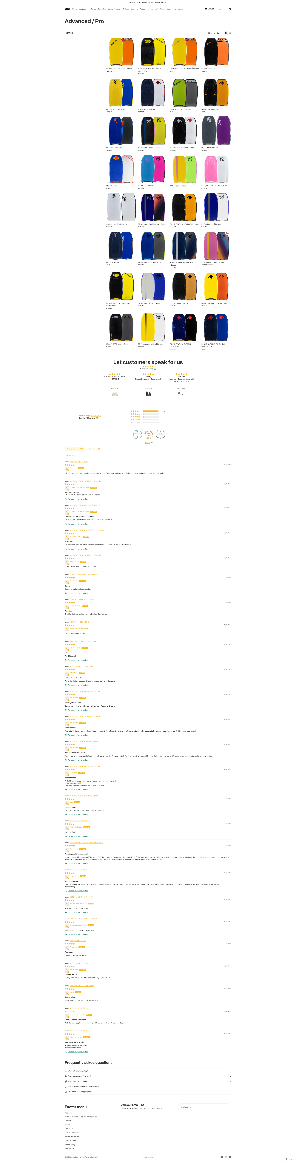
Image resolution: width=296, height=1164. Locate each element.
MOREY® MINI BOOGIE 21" (80, 622)
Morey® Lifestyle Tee (78, 941)
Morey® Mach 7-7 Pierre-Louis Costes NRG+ (86, 843)
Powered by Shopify (91, 1157)
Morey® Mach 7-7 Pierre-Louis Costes (84, 919)
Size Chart (69, 1129)
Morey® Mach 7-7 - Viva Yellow (82, 666)
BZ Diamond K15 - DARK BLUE (81, 897)
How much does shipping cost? (80, 1092)
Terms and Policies (148, 1157)
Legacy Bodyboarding (77, 1157)
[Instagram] (225, 1157)
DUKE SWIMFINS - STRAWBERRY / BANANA (87, 530)
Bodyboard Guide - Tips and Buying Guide (81, 1117)
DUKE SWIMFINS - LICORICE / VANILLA (85, 505)
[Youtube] (229, 1157)
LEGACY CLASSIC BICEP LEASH (82, 599)
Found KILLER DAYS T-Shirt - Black (83, 641)
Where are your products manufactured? (83, 1086)
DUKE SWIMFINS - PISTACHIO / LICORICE (86, 691)
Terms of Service (71, 1141)
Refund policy (70, 1144)
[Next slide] (132, 51)
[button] (219, 33)
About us (68, 1113)
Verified (147, 443)
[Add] (196, 297)
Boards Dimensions (72, 1137)
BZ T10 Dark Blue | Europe (79, 821)
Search (67, 1125)
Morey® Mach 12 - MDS (79, 462)
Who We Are (69, 1149)
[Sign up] (227, 1107)
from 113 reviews (146, 369)
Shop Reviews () (93, 449)
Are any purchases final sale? (79, 1076)
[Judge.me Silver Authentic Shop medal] (160, 434)
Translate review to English (78, 499)
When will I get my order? (78, 1081)
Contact (68, 1121)
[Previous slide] (109, 51)
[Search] (219, 8)
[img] (148, 366)
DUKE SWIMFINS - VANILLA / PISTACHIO (85, 481)
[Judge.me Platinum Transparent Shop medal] (137, 434)
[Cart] (229, 8)
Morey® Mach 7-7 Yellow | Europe (82, 963)
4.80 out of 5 (96, 416)
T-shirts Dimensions (72, 1133)
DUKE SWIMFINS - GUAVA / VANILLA (84, 741)
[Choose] (133, 63)
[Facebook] (221, 1157)
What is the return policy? (78, 1071)
